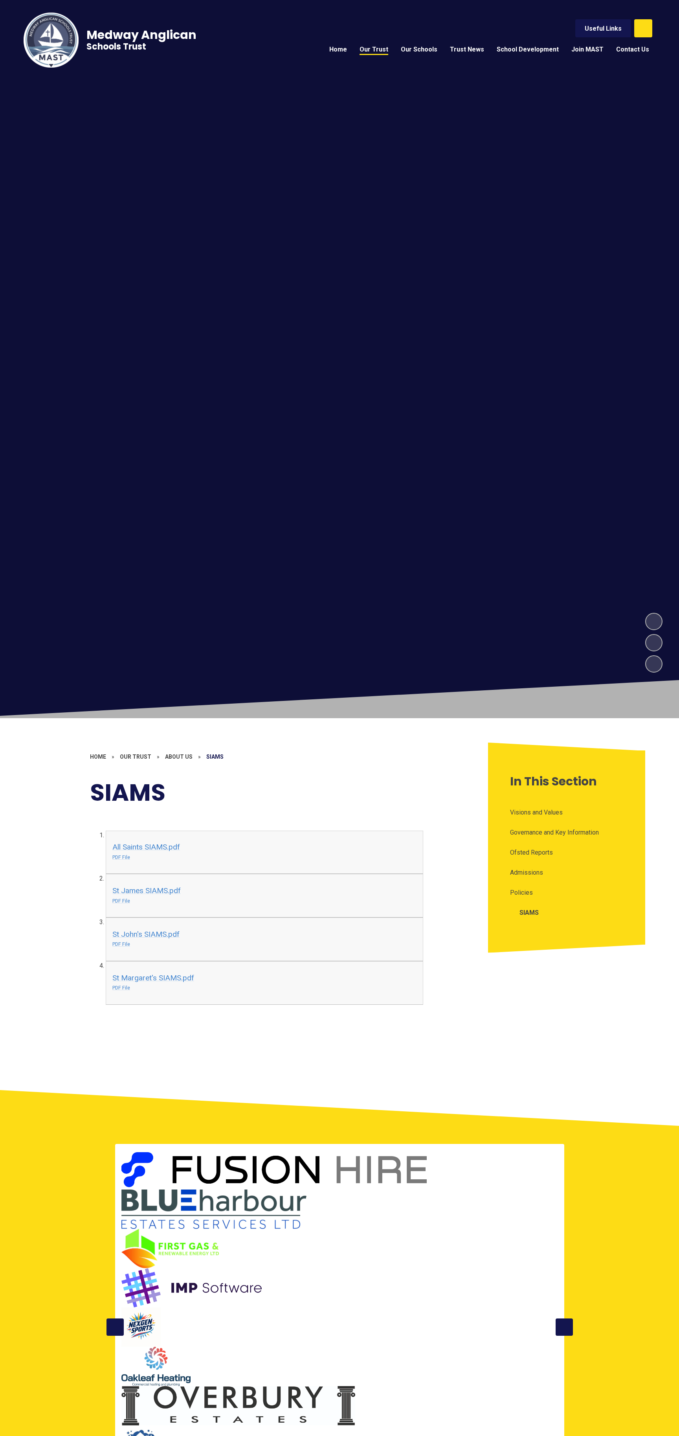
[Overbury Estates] (238, 1405)
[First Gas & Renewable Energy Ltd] (170, 1248)
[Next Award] (564, 1327)
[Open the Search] (643, 28)
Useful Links (603, 28)
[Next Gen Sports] (141, 1327)
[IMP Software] (191, 1287)
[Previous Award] (115, 1327)
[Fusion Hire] (275, 1170)
